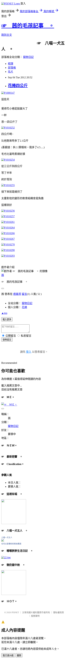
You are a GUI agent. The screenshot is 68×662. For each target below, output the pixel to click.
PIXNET (15, 612)
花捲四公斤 (18, 85)
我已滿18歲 (8, 655)
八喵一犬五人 (6, 537)
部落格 (12, 67)
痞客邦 (17, 294)
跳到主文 (6, 34)
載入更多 (7, 319)
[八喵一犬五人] (2, 540)
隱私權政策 (58, 612)
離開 (19, 655)
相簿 (10, 63)
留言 (24, 294)
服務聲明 (35, 616)
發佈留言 (7, 339)
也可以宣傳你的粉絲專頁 (11, 544)
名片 (10, 71)
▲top (4, 313)
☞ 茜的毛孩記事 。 (27, 26)
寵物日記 (28, 57)
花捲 (24, 307)
